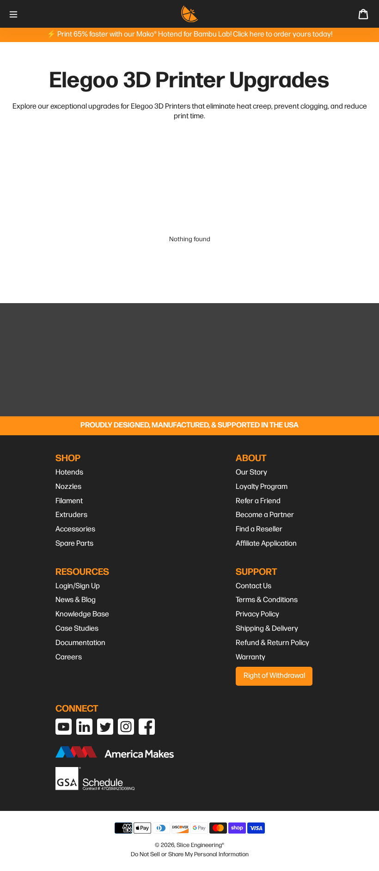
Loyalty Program (261, 486)
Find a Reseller (259, 529)
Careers (68, 657)
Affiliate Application (266, 543)
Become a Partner (265, 515)
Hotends (69, 472)
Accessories (75, 529)
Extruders (71, 515)
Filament (69, 501)
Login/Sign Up (77, 586)
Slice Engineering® (200, 845)
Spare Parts (74, 543)
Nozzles (68, 486)
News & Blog (75, 600)
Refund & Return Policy (272, 643)
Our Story (251, 472)
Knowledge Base (82, 614)
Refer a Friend (258, 501)
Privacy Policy (257, 614)
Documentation (80, 643)
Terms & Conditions (267, 600)
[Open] (13, 13)
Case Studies (76, 628)
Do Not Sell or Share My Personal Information (190, 854)
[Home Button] (189, 14)
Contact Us (253, 586)
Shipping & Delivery (267, 628)
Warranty (250, 657)
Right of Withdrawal (274, 675)
